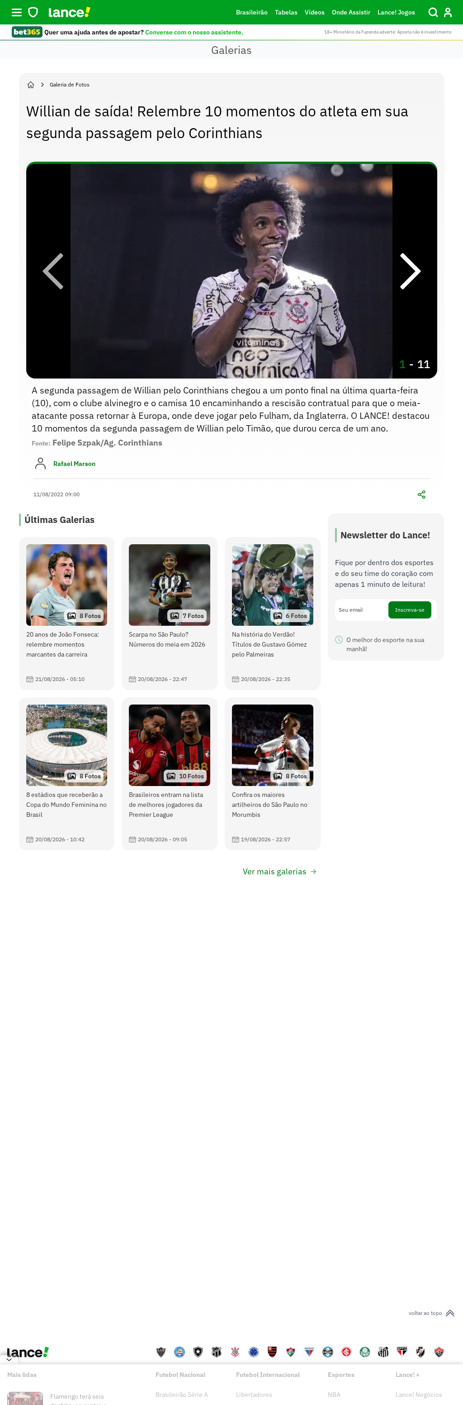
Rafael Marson (74, 464)
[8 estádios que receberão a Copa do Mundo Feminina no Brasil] (67, 773)
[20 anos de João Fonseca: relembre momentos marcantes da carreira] (67, 613)
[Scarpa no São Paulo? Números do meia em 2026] (169, 613)
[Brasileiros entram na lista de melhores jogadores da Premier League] (169, 773)
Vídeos (315, 12)
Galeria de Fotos (70, 84)
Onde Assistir (351, 12)
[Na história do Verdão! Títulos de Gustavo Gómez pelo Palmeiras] (273, 613)
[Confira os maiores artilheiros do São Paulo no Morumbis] (273, 773)
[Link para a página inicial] (30, 84)
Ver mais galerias (275, 871)
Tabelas (286, 12)
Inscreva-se (410, 609)
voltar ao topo (425, 1312)
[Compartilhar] (422, 494)
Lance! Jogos (396, 12)
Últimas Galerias (59, 519)
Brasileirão (252, 12)
